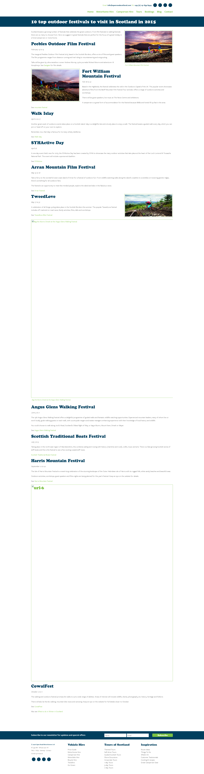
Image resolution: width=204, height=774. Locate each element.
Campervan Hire (124, 11)
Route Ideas (145, 749)
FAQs (37, 750)
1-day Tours (108, 762)
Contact (168, 11)
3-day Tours (108, 765)
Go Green (71, 765)
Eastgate (47, 65)
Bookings (149, 11)
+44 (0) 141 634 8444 (143, 5)
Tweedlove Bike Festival (43, 215)
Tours (139, 11)
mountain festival (40, 107)
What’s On (145, 754)
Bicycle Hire (72, 760)
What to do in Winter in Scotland (50, 711)
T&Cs (32, 750)
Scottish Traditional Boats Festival (43, 454)
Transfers (71, 762)
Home (90, 11)
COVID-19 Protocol (37, 753)
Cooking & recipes (148, 760)
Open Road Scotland (37, 8)
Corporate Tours (110, 760)
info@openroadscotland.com (119, 5)
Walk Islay (38, 136)
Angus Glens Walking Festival (45, 430)
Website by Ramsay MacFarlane (36, 766)
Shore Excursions (110, 757)
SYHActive (38, 161)
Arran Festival (39, 190)
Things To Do (146, 752)
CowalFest (38, 706)
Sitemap (42, 750)
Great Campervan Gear (149, 762)
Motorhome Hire (105, 11)
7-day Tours (108, 767)
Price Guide (72, 749)
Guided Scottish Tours (112, 754)
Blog (159, 11)
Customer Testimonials (149, 757)
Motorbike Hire (73, 757)
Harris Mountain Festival (43, 481)
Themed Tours (109, 749)
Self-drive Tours (110, 752)
